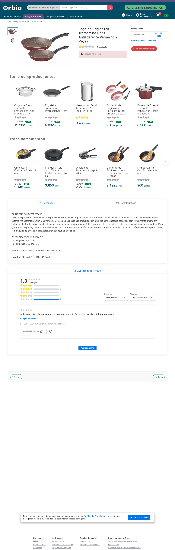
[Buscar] (110, 7)
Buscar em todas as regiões (43, 8)
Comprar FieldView (55, 16)
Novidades (37, 548)
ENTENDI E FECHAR (139, 517)
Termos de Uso (58, 541)
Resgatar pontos (21, 22)
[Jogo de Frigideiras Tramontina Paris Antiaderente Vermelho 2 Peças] (13, 31)
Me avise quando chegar (145, 49)
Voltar (17, 377)
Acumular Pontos (12, 16)
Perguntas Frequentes (90, 545)
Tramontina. (37, 22)
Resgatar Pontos (33, 16)
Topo (160, 377)
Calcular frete (158, 34)
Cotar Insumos (76, 16)
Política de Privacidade (94, 516)
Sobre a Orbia (39, 545)
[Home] (12, 8)
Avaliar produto (87, 348)
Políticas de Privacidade (62, 545)
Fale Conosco (86, 541)
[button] (167, 15)
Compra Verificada (28, 319)
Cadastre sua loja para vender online (124, 548)
